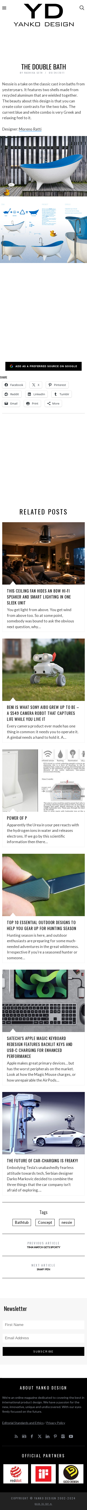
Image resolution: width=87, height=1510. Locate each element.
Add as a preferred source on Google (46, 366)
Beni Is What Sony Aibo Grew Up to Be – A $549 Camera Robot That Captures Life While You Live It (43, 713)
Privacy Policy (55, 1423)
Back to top (42, 1503)
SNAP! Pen (43, 1267)
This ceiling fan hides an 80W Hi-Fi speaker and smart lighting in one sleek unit (39, 597)
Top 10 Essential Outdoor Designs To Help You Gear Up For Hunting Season (42, 925)
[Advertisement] (43, 46)
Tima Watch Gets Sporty (43, 1245)
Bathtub (22, 1222)
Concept (45, 1222)
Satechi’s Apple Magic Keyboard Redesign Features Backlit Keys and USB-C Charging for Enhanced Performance (40, 1047)
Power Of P (17, 818)
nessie (67, 1222)
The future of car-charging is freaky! (42, 1160)
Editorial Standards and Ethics (23, 1423)
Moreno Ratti (30, 129)
